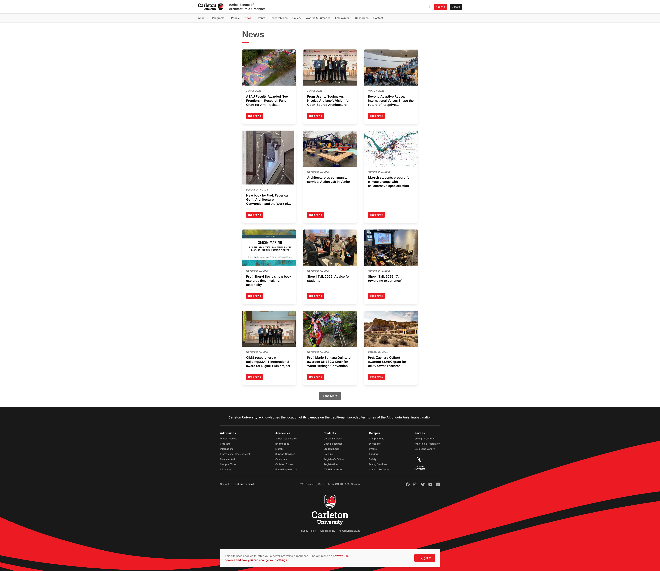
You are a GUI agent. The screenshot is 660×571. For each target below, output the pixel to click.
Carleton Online (284, 464)
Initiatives (225, 469)
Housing (328, 453)
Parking (373, 453)
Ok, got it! (425, 558)
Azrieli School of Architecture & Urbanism (247, 7)
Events (373, 448)
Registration (331, 464)
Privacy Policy (308, 530)
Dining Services (378, 464)
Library (279, 448)
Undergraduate (228, 438)
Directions (375, 443)
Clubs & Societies (379, 469)
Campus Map (376, 438)
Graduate (225, 443)
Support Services (285, 453)
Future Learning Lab (286, 469)
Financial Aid (227, 459)
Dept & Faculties (333, 443)
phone (240, 484)
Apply (439, 6)
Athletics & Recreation (427, 443)
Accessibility (327, 530)
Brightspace (282, 443)
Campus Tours (228, 464)
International (227, 448)
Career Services (333, 438)
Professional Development (235, 453)
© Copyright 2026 (349, 530)
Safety (372, 459)
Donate (456, 6)
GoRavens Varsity (425, 448)
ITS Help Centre (333, 469)
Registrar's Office (334, 459)
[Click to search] (428, 7)
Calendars (281, 459)
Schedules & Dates (286, 438)
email (251, 484)
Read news (255, 116)
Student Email (331, 448)
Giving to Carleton (425, 438)
